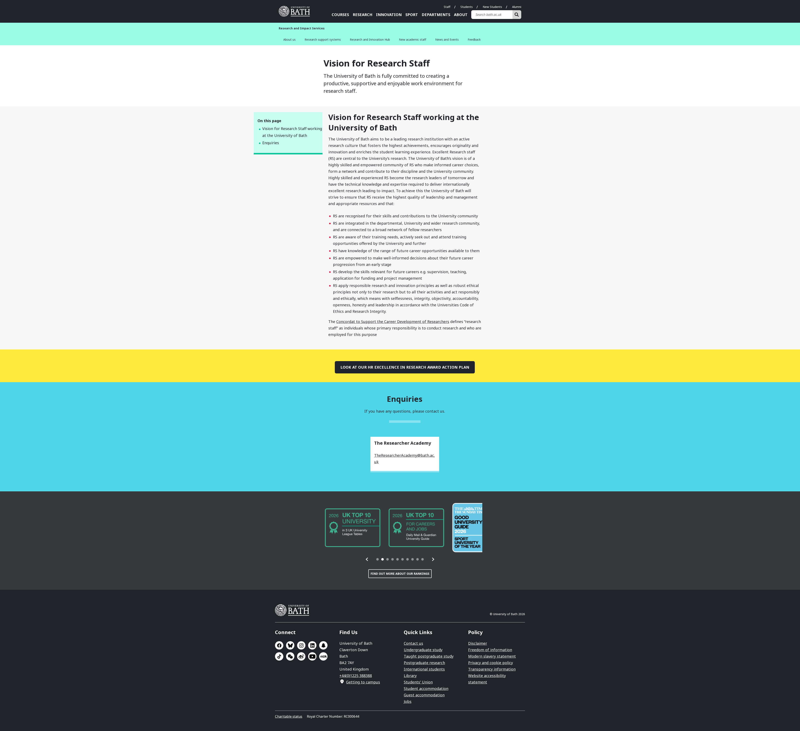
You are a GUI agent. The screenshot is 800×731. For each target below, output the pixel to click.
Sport (411, 14)
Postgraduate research (424, 662)
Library (410, 675)
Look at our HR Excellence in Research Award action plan (404, 367)
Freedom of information (490, 649)
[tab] (377, 559)
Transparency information (492, 669)
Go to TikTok (279, 656)
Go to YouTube (312, 656)
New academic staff (412, 39)
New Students (492, 7)
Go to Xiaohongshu (323, 656)
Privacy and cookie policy (490, 662)
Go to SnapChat (323, 645)
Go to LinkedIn (312, 645)
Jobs (407, 701)
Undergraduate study (423, 649)
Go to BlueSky (290, 645)
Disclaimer (477, 643)
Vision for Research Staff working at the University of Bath (292, 132)
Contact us (413, 643)
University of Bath (296, 11)
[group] (345, 527)
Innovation (389, 14)
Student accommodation (426, 688)
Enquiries (270, 142)
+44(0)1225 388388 (355, 675)
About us (289, 39)
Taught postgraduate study (429, 656)
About (461, 14)
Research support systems (323, 39)
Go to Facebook (279, 645)
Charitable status (288, 716)
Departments (436, 14)
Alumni (516, 7)
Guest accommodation (424, 694)
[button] (367, 559)
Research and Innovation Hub (370, 39)
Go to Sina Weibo (301, 656)
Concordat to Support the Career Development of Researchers (392, 321)
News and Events (447, 39)
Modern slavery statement (492, 656)
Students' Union (418, 682)
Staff (447, 7)
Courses (340, 14)
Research (362, 14)
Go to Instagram (301, 645)
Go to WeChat (290, 656)
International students (424, 669)
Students (466, 7)
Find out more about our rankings (400, 574)
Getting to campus (363, 682)
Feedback (474, 39)
